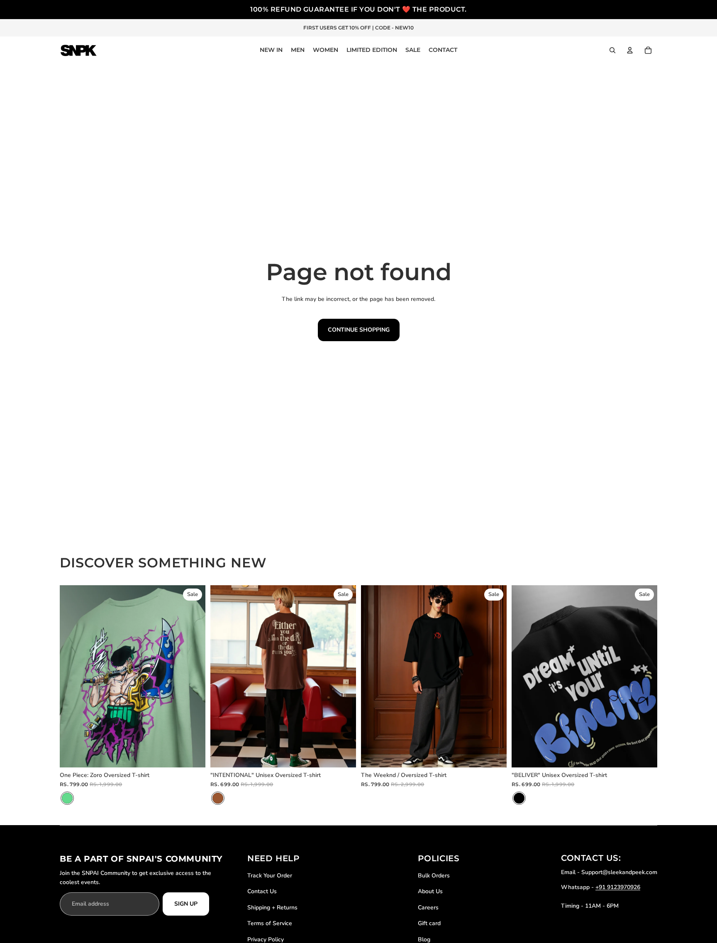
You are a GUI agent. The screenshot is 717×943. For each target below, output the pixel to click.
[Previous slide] (72, 676)
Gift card (429, 923)
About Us (430, 891)
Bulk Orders (434, 875)
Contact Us (262, 891)
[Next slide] (192, 676)
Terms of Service (269, 923)
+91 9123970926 (617, 887)
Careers (428, 907)
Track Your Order (269, 875)
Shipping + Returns (272, 907)
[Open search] (612, 50)
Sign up (186, 904)
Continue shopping (359, 330)
